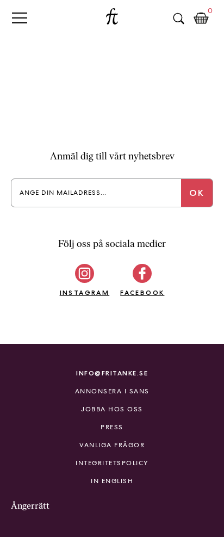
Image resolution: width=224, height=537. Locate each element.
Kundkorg (201, 18)
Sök (178, 18)
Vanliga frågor (112, 445)
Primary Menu (19, 18)
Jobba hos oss (112, 409)
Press (112, 427)
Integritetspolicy (112, 463)
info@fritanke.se (112, 373)
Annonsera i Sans (112, 391)
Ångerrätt (30, 506)
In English (112, 481)
